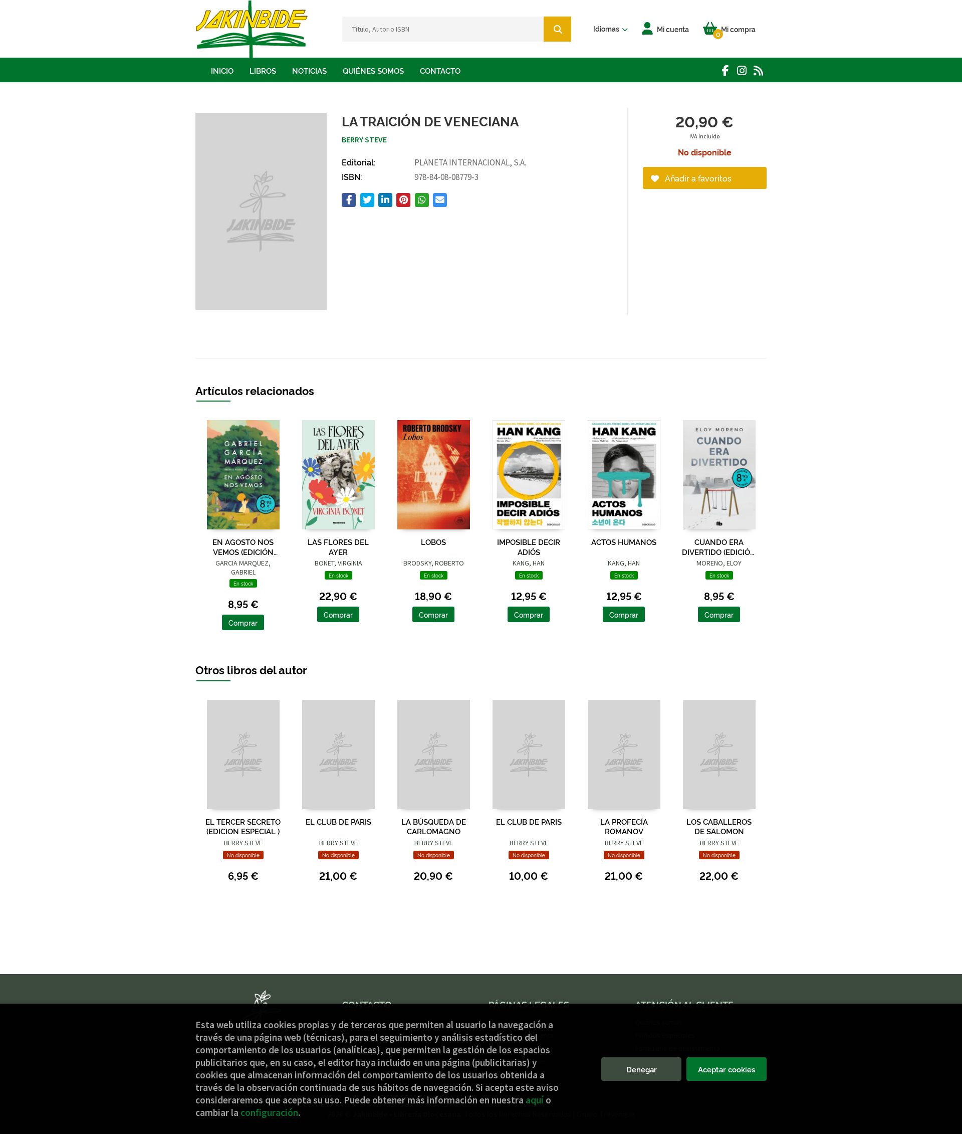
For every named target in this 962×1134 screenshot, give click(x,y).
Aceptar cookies (726, 1069)
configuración (269, 1112)
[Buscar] (557, 29)
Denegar (641, 1069)
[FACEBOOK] (725, 70)
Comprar (243, 622)
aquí (535, 1100)
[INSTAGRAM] (742, 70)
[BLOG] (758, 70)
